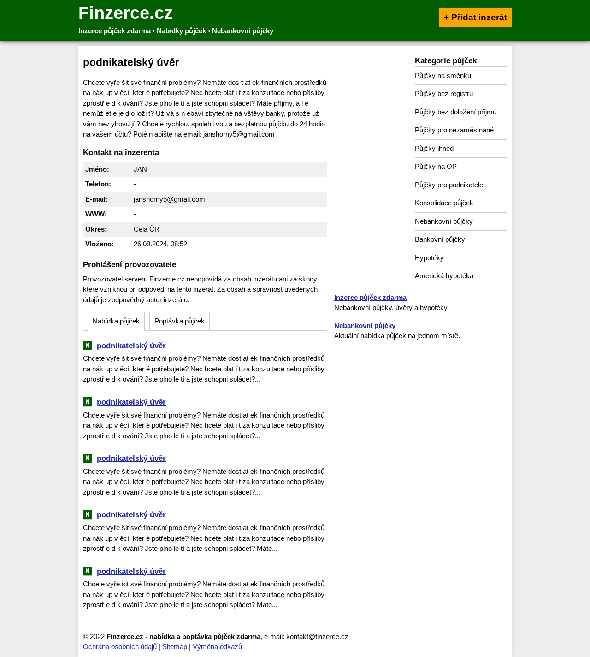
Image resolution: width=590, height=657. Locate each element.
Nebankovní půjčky (444, 221)
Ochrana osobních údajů (120, 647)
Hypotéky (429, 258)
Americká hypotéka (444, 276)
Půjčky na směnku (443, 75)
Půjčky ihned (434, 148)
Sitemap (174, 647)
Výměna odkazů (217, 647)
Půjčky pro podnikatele (449, 185)
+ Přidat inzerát (475, 17)
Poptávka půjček (179, 321)
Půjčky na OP (436, 166)
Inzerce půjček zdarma (370, 297)
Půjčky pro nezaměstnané (454, 130)
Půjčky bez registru (444, 93)
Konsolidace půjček (444, 203)
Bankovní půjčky (440, 239)
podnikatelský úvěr (131, 345)
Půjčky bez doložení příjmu (455, 112)
